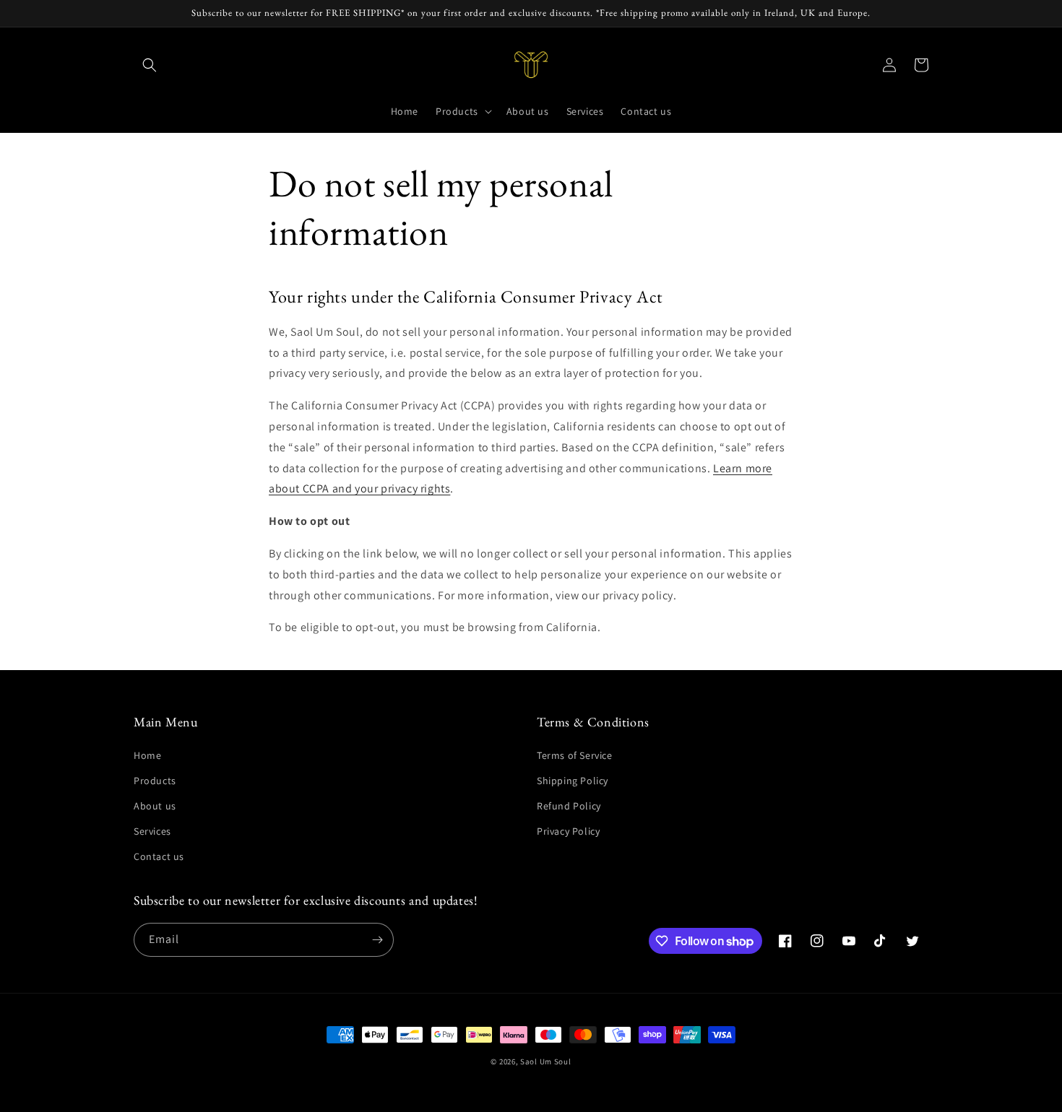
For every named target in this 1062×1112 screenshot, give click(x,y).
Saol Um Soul (545, 1061)
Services (152, 831)
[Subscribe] (377, 940)
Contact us (159, 856)
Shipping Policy (572, 780)
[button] (149, 65)
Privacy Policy (568, 831)
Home (147, 755)
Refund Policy (569, 805)
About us (155, 805)
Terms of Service (575, 755)
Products (155, 780)
